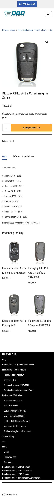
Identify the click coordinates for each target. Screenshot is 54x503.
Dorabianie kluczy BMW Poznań (15, 474)
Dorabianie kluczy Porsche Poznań (17, 470)
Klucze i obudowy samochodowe (32, 30)
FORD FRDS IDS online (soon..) (17, 421)
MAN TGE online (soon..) (14, 416)
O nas (6, 451)
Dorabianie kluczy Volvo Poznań (16, 467)
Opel (51, 30)
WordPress (23, 500)
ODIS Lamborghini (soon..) (15, 410)
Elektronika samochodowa (14, 369)
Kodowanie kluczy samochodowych (18, 364)
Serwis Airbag (8, 436)
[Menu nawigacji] (48, 13)
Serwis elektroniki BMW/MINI (16, 385)
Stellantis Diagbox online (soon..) (18, 431)
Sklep (4, 441)
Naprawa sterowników (14, 375)
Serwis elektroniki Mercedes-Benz (18, 390)
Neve (4, 500)
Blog (4, 359)
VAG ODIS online (11, 405)
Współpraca (9, 462)
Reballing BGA (10, 380)
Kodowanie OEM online (12, 395)
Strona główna (8, 30)
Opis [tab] (4, 156)
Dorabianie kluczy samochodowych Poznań (21, 477)
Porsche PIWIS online (13, 400)
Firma (4, 446)
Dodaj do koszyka (31, 127)
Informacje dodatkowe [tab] (23, 156)
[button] (47, 42)
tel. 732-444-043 (27, 4)
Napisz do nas (10, 457)
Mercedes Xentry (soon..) (15, 426)
